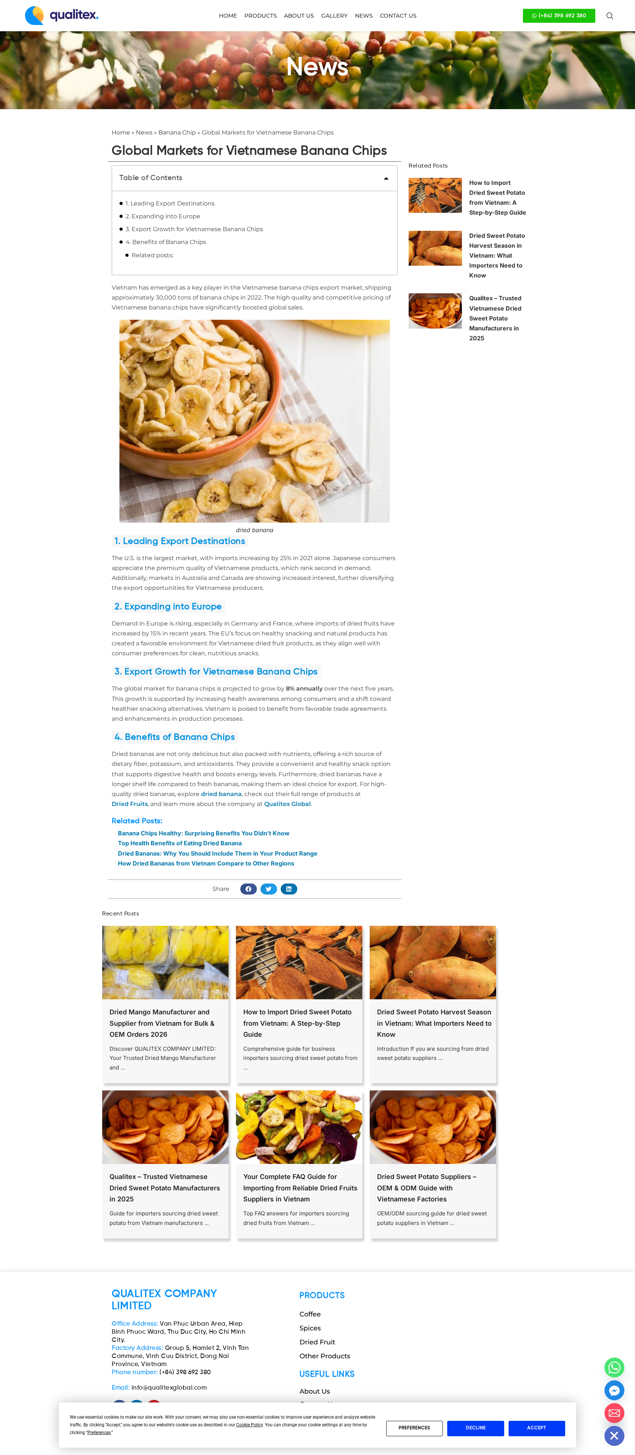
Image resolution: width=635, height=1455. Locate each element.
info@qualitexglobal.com (159, 1388)
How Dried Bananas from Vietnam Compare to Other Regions (206, 863)
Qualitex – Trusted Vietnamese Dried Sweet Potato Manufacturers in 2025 (495, 318)
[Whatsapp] (614, 1367)
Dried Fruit (317, 1342)
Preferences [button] (99, 1432)
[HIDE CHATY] (614, 1436)
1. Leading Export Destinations (170, 203)
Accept (536, 1428)
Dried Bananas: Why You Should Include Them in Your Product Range (218, 853)
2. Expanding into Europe (163, 216)
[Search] (610, 15)
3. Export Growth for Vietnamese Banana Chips (194, 229)
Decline (476, 1428)
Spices (310, 1328)
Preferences (414, 1428)
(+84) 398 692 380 (161, 1372)
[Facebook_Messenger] (614, 1390)
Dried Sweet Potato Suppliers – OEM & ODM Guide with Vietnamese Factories (426, 1188)
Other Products (324, 1356)
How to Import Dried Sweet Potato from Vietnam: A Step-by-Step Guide (297, 1023)
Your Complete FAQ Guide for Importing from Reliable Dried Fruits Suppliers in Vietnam (300, 1188)
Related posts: (152, 255)
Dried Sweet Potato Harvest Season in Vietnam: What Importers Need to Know (497, 255)
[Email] (614, 1413)
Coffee (310, 1314)
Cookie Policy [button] (249, 1424)
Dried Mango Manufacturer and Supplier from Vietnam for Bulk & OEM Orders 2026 (162, 1023)
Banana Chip (177, 132)
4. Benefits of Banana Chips (166, 242)
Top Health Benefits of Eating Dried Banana (180, 843)
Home (121, 132)
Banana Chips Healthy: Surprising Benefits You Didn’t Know (204, 833)
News (144, 132)
